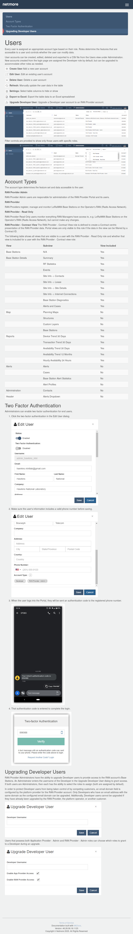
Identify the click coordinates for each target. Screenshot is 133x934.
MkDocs (77, 925)
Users (9, 16)
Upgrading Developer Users (21, 31)
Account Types (13, 21)
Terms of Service (66, 922)
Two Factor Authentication (19, 26)
